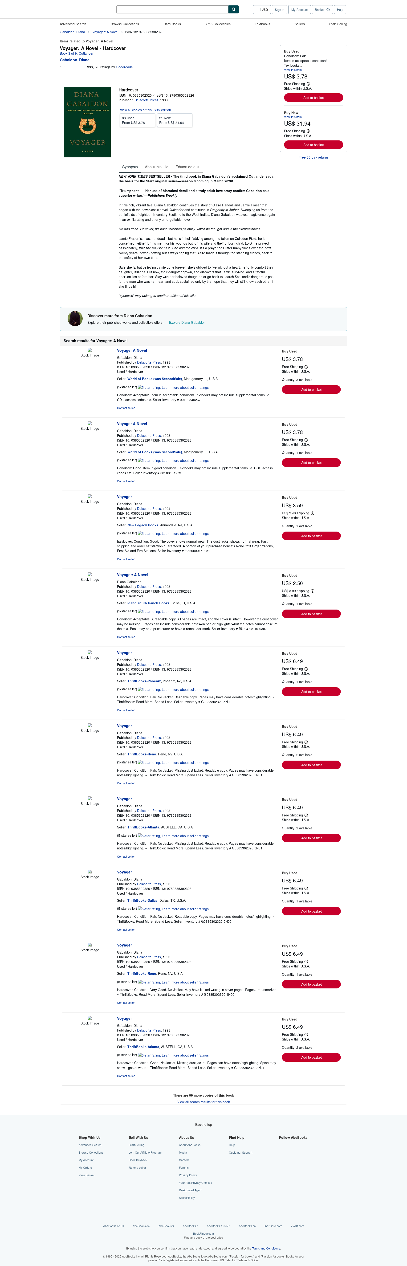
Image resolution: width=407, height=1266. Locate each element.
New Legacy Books (142, 525)
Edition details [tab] (187, 166)
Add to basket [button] (313, 97)
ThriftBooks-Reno (141, 754)
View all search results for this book (203, 1101)
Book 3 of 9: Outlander (77, 53)
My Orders (85, 1167)
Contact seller (126, 408)
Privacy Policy (188, 1175)
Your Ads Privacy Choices (195, 1182)
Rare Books (172, 23)
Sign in (279, 9)
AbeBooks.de (141, 1226)
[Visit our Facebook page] (282, 1145)
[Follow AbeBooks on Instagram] (282, 1160)
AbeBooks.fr (166, 1226)
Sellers (300, 23)
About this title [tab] (156, 166)
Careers (184, 1160)
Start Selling (338, 23)
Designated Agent (190, 1190)
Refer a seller (137, 1167)
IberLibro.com (273, 1226)
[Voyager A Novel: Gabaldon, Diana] (90, 350)
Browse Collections (125, 23)
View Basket (86, 1175)
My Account (299, 9)
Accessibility (187, 1198)
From (133, 120)
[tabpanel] (197, 236)
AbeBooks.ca (247, 1226)
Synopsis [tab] (130, 166)
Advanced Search (73, 23)
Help (340, 9)
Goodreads (124, 67)
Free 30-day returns (314, 157)
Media (183, 1152)
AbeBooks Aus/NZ (218, 1226)
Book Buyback (138, 1160)
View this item (293, 70)
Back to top (203, 1124)
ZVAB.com (297, 1226)
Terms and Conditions (266, 1248)
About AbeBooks (189, 1145)
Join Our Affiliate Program (145, 1152)
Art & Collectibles (218, 23)
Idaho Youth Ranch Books (148, 603)
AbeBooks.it (190, 1226)
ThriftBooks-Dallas (142, 900)
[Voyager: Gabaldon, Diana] (90, 496)
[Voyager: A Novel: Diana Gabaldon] (90, 574)
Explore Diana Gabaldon (187, 322)
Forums (184, 1167)
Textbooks (262, 23)
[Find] (233, 9)
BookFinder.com (203, 1235)
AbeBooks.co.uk (113, 1226)
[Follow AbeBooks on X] (282, 1152)
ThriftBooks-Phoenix (144, 681)
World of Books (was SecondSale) (154, 378)
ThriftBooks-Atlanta (143, 827)
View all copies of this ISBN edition (145, 109)
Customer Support (240, 1152)
